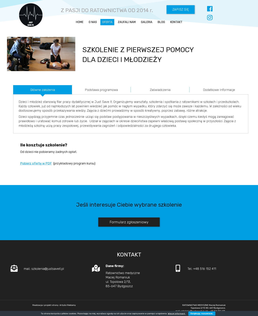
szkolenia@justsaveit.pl (47, 269)
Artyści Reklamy (67, 305)
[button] (181, 9)
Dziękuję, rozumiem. (201, 313)
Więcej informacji (177, 313)
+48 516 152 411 (204, 269)
